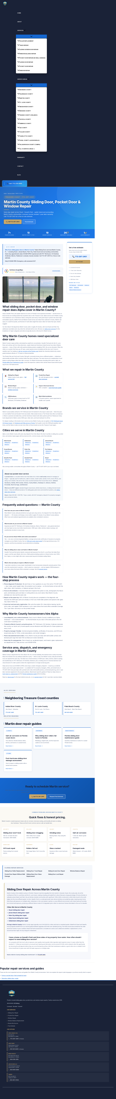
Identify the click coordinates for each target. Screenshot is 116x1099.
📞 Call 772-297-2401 (12, 221)
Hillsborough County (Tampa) (29, 144)
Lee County (23, 127)
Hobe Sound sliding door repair (18, 918)
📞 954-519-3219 (13, 1059)
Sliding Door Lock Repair (55, 874)
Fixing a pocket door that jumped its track (13, 975)
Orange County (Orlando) (28, 115)
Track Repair (23, 45)
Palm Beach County (26, 94)
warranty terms (43, 569)
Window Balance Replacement (16, 1020)
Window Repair (24, 70)
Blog (19, 175)
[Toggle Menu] (31, 36)
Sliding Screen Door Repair (28, 49)
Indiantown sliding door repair (18, 921)
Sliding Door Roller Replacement (15, 871)
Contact (20, 166)
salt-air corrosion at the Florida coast (28, 351)
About (19, 21)
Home (19, 13)
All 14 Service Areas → (27, 148)
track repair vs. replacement (10, 674)
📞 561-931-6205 (13, 1049)
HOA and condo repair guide (34, 541)
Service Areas (22, 79)
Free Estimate (29, 221)
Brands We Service (13, 1023)
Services (20, 30)
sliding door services (50, 329)
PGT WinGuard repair (57, 421)
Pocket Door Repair (26, 66)
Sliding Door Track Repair (34, 871)
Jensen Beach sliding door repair (19, 913)
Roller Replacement (26, 41)
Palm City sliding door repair (18, 915)
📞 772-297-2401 (79, 257)
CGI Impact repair (7, 423)
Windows (7, 444)
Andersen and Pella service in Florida (25, 423)
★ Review (21, 1038)
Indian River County (26, 106)
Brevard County (25, 111)
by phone (79, 261)
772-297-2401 (41, 954)
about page (11, 677)
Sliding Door (7, 442)
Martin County (24, 98)
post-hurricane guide (55, 387)
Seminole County (25, 123)
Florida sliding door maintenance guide (13, 362)
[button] (25, 30)
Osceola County (25, 119)
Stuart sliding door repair (17, 910)
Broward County (25, 89)
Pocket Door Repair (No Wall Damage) (32, 58)
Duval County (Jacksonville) (29, 140)
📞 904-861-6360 (13, 1069)
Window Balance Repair (27, 53)
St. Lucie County (25, 102)
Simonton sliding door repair (9, 978)
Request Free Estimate (56, 796)
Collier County (24, 132)
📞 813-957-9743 (13, 1080)
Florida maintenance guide (29, 674)
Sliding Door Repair (26, 62)
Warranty (21, 157)
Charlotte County (26, 136)
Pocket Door (15, 442)
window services (13, 390)
